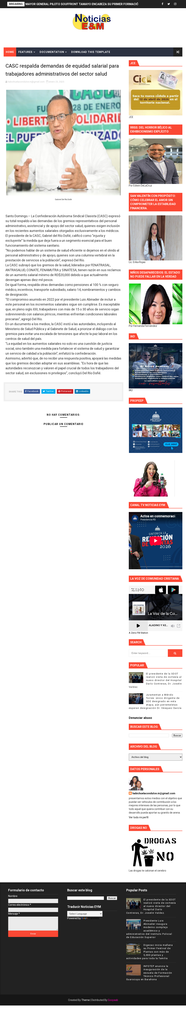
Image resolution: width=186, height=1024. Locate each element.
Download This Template (90, 52)
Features (25, 52)
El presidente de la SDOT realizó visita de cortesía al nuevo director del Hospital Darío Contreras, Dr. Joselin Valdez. (155, 680)
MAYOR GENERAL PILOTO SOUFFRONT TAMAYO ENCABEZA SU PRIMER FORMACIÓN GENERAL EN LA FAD (97, 4)
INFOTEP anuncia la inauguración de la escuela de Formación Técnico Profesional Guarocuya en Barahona (149, 973)
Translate (93, 918)
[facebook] (162, 4)
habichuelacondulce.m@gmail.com (153, 793)
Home (10, 52)
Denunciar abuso (140, 718)
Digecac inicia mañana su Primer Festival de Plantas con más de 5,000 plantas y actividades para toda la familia (149, 952)
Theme (85, 1000)
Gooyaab (113, 1000)
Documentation (52, 52)
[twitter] (168, 4)
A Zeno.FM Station (138, 633)
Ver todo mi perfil (138, 817)
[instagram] (175, 4)
